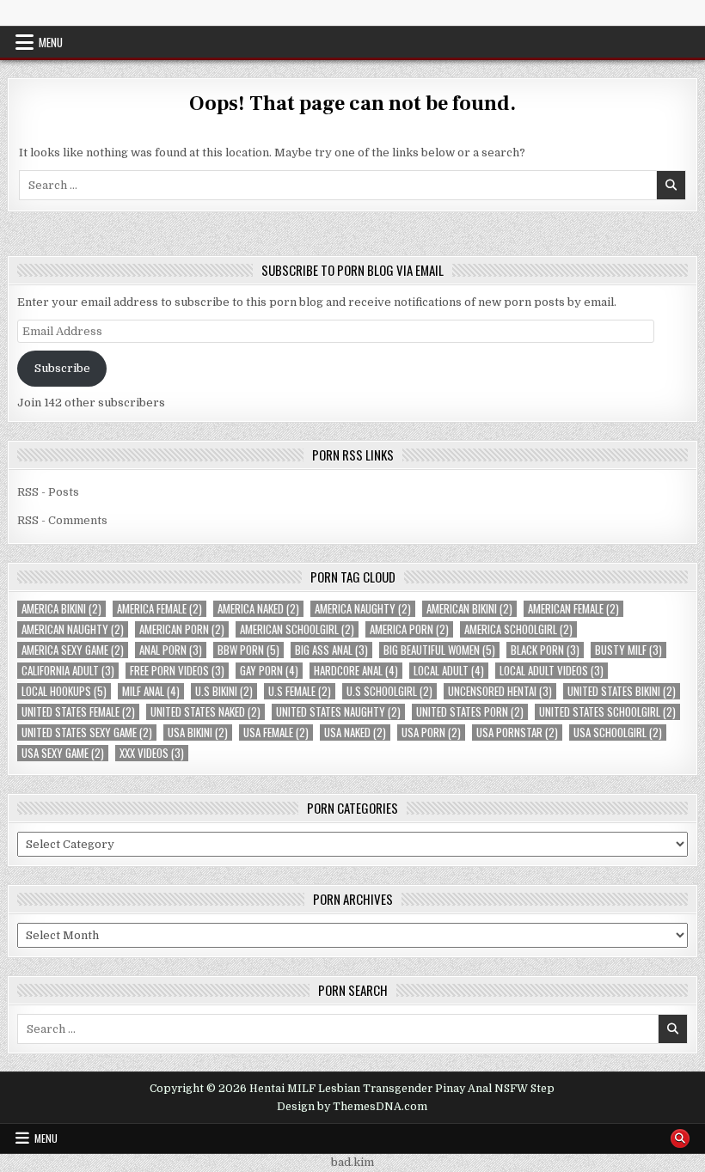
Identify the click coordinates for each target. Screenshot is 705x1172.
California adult (67, 670)
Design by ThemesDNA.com (352, 1107)
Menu (51, 42)
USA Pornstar (517, 732)
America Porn (409, 629)
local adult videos (552, 670)
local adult (449, 670)
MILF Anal (151, 691)
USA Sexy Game (62, 753)
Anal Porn (170, 650)
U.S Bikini (224, 691)
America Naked (258, 609)
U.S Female (299, 691)
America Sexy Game (72, 650)
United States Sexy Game (86, 732)
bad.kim (352, 1162)
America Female (159, 609)
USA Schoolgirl (617, 732)
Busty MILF (628, 650)
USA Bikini (198, 732)
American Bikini (469, 609)
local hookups (64, 691)
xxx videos (152, 753)
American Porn (181, 629)
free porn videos (177, 670)
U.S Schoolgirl (389, 691)
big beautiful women (439, 650)
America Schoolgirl (518, 629)
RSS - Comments (62, 520)
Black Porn (545, 650)
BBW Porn (248, 650)
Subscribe (62, 368)
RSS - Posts (48, 491)
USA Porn (431, 732)
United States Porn (470, 712)
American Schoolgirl (297, 629)
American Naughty (72, 629)
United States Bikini (621, 691)
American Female (573, 609)
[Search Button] (680, 1138)
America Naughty (363, 609)
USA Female (276, 732)
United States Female (78, 712)
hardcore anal (356, 670)
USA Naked (355, 732)
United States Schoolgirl (607, 712)
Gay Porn (269, 670)
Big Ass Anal (331, 650)
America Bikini (61, 609)
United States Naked (205, 712)
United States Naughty (338, 712)
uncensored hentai (500, 691)
